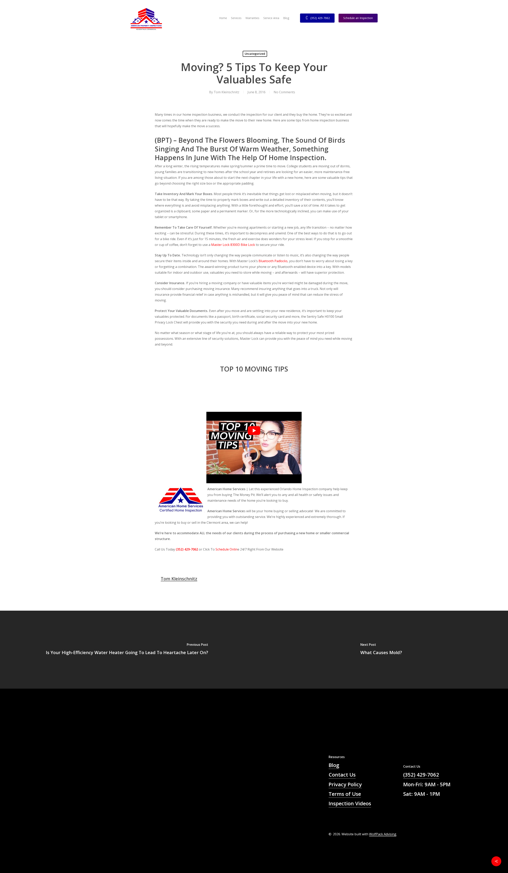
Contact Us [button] (342, 774)
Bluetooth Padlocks (273, 261)
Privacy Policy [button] (345, 784)
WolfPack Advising (382, 834)
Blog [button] (334, 765)
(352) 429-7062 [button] (421, 774)
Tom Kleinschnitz (226, 92)
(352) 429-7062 (187, 549)
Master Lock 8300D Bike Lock (233, 245)
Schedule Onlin (227, 549)
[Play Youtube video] (254, 430)
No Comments (284, 92)
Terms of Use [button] (345, 793)
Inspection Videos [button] (350, 803)
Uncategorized (255, 54)
